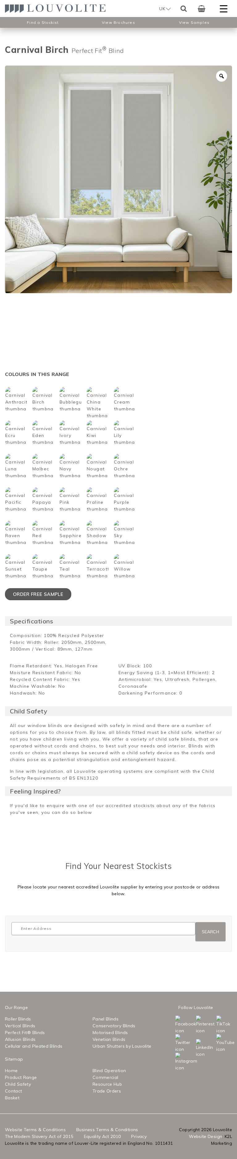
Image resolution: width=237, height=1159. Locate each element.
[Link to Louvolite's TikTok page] (217, 1025)
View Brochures (118, 22)
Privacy (138, 1136)
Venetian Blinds (109, 1039)
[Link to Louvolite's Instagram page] (176, 1062)
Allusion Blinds (20, 1039)
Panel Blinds (105, 1019)
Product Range (21, 1077)
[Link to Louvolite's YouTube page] (217, 1043)
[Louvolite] (57, 8)
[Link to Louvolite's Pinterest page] (197, 1025)
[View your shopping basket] (201, 8)
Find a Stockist (43, 22)
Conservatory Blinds (114, 1026)
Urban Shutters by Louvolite (122, 1046)
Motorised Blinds (110, 1032)
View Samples (194, 22)
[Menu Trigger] (223, 8)
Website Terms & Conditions (35, 1129)
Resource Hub (107, 1084)
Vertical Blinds (20, 1026)
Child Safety (18, 1084)
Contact (13, 1091)
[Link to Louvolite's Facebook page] (176, 1025)
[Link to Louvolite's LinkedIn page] (197, 1048)
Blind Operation (109, 1070)
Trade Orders (107, 1091)
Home (11, 1070)
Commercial (105, 1077)
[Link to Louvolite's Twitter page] (176, 1043)
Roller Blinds (18, 1019)
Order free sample (38, 594)
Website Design (205, 1136)
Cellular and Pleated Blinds (33, 1046)
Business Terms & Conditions (107, 1129)
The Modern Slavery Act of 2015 (39, 1136)
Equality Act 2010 (102, 1136)
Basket (12, 1098)
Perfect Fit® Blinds (25, 1032)
